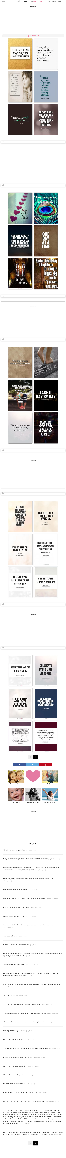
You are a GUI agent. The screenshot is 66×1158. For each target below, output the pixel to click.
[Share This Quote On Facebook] (19, 764)
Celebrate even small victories (19, 1084)
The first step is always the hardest (20, 964)
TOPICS (49, 1)
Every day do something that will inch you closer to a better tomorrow (31, 859)
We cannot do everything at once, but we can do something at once (31, 1101)
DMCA (21, 1152)
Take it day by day (15, 995)
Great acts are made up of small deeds (21, 889)
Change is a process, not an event (20, 916)
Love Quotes (33, 784)
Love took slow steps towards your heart (22, 907)
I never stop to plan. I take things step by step (24, 1057)
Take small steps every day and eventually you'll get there (27, 1004)
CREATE (60, 1)
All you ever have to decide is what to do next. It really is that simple (31, 1022)
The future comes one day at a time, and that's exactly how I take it (30, 1013)
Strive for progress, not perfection (20, 850)
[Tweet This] (32, 764)
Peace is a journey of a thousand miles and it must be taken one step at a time (28, 880)
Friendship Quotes (16, 784)
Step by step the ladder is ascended (21, 1066)
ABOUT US (55, 1152)
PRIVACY (16, 1152)
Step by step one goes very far (19, 1039)
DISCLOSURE (5, 1152)
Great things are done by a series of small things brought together (30, 898)
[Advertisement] (33, 19)
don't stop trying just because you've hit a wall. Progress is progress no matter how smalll (31, 985)
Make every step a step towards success (22, 945)
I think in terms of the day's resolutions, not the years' (26, 1092)
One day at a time (15, 936)
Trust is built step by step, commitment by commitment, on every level (31, 1048)
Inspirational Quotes (50, 802)
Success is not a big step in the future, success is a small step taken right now (28, 926)
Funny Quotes (16, 802)
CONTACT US (62, 1152)
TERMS (11, 1152)
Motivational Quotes (33, 802)
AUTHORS (54, 1)
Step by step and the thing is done (20, 1075)
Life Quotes (50, 784)
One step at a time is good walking (20, 1031)
